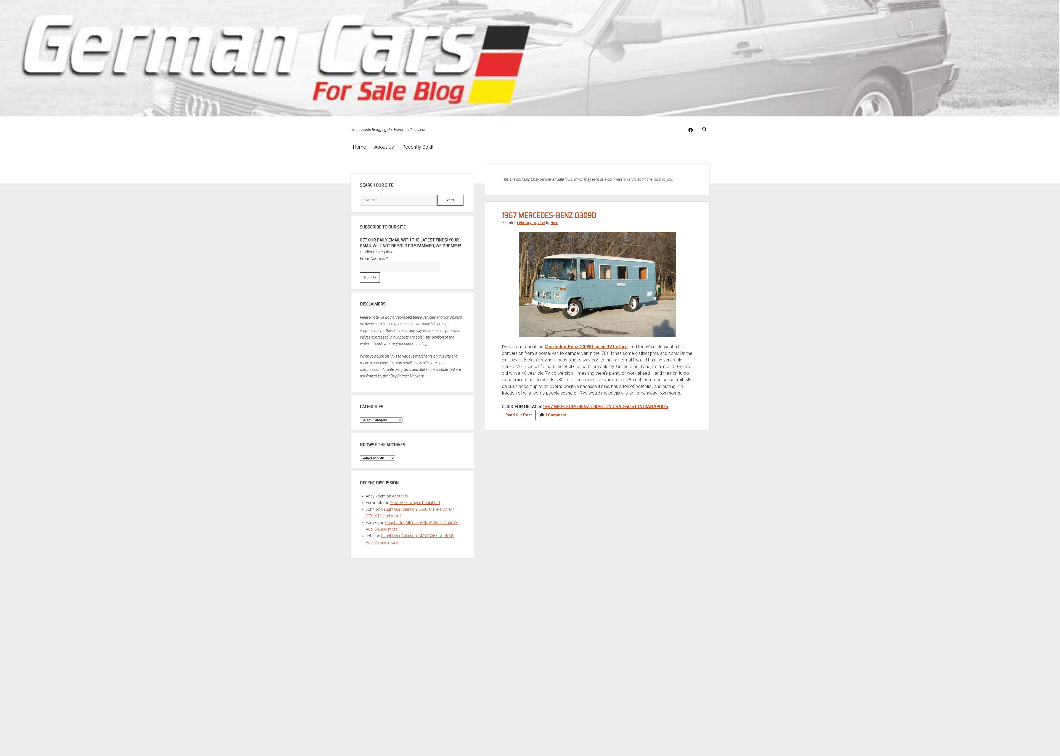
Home (359, 147)
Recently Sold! (417, 147)
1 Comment (555, 415)
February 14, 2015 (531, 223)
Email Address (374, 258)
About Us (384, 147)
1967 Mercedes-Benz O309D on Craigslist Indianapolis (605, 406)
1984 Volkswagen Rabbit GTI (415, 503)
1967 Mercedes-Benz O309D (549, 215)
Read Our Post (520, 416)
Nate (554, 223)
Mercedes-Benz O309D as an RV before (586, 346)
